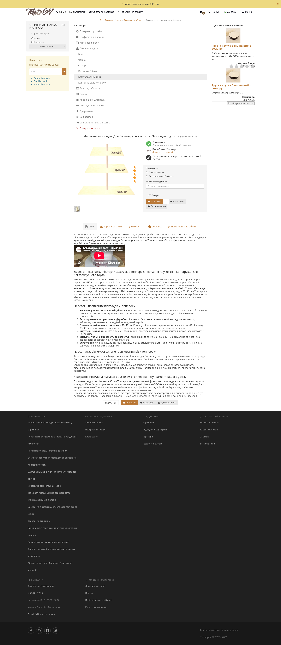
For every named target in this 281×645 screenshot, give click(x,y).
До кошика (155, 201)
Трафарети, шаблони (91, 37)
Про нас (89, 593)
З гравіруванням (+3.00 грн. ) (161, 176)
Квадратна (39, 42)
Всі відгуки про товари (240, 103)
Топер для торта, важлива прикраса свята (49, 492)
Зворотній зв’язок (94, 422)
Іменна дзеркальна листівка (42, 499)
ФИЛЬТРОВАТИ (47, 46)
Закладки (204, 436)
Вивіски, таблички (89, 88)
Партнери (148, 436)
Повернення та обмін (183, 226)
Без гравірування (156, 172)
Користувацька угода (96, 607)
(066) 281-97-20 (35, 593)
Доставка (156, 226)
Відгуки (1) (136, 226)
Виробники (148, 422)
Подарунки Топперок (91, 105)
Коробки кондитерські (92, 99)
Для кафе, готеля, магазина (94, 122)
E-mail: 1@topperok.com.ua (41, 614)
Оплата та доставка (103, 11)
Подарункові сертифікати (155, 429)
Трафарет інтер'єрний (39, 521)
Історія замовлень (209, 429)
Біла (80, 54)
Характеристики (112, 226)
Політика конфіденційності (98, 600)
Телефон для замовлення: (41, 586)
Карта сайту (91, 436)
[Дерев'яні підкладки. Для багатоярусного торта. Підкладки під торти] (106, 173)
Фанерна (83, 65)
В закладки (178, 201)
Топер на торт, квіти (90, 31)
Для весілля (86, 116)
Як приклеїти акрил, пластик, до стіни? (47, 450)
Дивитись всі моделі (162, 152)
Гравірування (152, 168)
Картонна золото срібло (92, 82)
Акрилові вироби (89, 42)
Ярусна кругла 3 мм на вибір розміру (231, 47)
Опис (91, 226)
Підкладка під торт (89, 48)
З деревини (86, 111)
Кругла (37, 38)
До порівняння (158, 206)
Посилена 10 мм (87, 71)
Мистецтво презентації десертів (44, 485)
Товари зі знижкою (90, 128)
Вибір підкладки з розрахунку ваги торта (48, 542)
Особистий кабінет (209, 422)
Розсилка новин (208, 443)
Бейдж (83, 94)
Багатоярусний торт (89, 77)
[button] (202, 12)
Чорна (82, 59)
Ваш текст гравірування (156, 181)
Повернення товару (131, 11)
